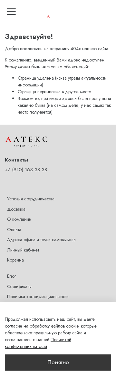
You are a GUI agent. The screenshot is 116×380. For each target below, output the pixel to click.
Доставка (16, 209)
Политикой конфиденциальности (38, 343)
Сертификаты (19, 286)
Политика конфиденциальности (38, 296)
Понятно (58, 362)
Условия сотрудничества (30, 199)
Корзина (15, 260)
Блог (11, 276)
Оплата (14, 229)
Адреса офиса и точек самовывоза (41, 239)
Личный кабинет (23, 250)
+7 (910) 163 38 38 (26, 169)
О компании (19, 219)
